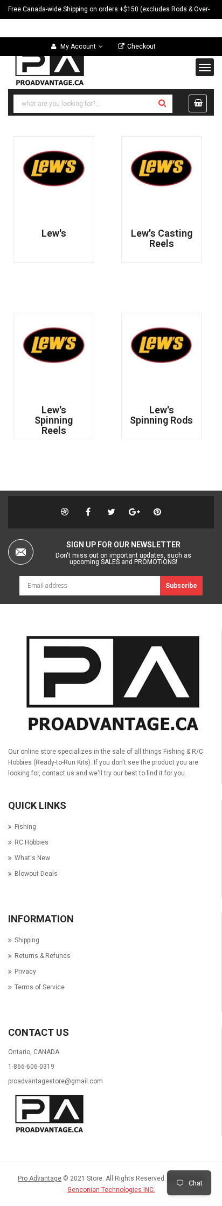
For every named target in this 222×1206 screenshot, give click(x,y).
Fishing (25, 826)
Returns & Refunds (43, 956)
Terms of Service (40, 987)
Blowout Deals (36, 873)
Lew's (53, 233)
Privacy (25, 971)
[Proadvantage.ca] (110, 684)
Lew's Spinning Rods (161, 415)
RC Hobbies (31, 842)
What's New (32, 858)
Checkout (141, 46)
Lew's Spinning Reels (53, 420)
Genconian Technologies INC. (111, 1190)
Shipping (27, 940)
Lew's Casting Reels (161, 238)
